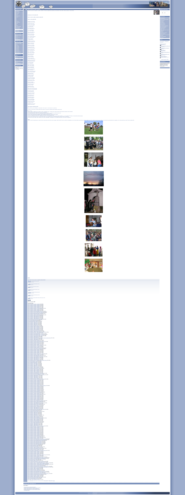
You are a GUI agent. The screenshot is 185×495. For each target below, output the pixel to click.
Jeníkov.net (161, 31)
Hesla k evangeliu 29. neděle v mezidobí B (34, 382)
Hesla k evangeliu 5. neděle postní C (33, 363)
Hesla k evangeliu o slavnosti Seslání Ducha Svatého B (35, 400)
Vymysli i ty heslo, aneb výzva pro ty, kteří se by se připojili (36, 461)
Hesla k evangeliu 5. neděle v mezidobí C (33, 369)
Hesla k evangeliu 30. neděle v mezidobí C (34, 343)
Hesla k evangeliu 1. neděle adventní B (33, 425)
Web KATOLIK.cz (162, 20)
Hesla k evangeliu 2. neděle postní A (33, 324)
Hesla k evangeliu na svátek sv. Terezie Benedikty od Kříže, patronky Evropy (38, 464)
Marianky (16, 23)
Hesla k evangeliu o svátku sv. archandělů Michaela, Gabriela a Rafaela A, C (38, 462)
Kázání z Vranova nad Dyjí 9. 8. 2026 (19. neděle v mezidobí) (32, 489)
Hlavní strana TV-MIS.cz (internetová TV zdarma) (18, 43)
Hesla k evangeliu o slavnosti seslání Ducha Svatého (35, 312)
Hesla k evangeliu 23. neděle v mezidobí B (34, 387)
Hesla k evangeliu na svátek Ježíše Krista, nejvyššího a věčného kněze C (38, 473)
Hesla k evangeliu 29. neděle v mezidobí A (34, 429)
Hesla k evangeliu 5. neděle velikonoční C (34, 358)
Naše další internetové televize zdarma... (18, 52)
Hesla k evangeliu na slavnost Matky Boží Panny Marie (35, 373)
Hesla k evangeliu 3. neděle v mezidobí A (33, 328)
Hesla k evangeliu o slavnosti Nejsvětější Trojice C (35, 355)
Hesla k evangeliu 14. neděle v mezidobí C (34, 455)
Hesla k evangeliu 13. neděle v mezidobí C (34, 456)
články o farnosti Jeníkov (41, 279)
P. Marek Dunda (31, 480)
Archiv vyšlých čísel (17, 63)
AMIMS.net (151, 0)
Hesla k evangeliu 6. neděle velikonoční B (34, 403)
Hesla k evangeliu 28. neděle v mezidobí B (34, 383)
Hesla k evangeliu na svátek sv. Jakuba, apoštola (35, 394)
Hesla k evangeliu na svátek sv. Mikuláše (33, 469)
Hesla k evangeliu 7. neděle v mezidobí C (33, 367)
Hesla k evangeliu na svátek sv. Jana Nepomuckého (35, 314)
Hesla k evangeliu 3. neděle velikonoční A (33, 317)
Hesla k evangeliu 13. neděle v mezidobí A (34, 438)
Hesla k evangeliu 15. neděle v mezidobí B (34, 395)
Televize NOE (161, 21)
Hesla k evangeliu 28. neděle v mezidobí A (34, 430)
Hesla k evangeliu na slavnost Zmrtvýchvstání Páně (35, 319)
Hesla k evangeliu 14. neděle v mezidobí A (34, 436)
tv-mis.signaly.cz (17, 68)
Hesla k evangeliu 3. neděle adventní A (33, 337)
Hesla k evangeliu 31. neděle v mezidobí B (34, 381)
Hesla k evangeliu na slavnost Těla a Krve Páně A (35, 465)
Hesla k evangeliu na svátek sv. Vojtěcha (34, 406)
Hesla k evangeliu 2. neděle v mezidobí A (33, 329)
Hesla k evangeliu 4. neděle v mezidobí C (33, 370)
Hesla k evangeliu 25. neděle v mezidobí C (34, 347)
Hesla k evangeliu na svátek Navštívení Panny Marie (35, 474)
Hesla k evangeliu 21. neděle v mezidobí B (34, 389)
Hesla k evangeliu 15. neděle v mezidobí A (34, 307)
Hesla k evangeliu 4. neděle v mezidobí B (33, 418)
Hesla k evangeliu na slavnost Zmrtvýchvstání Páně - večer (36, 409)
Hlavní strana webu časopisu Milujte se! (19, 62)
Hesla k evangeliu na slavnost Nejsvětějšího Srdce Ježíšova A (36, 439)
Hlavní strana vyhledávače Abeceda (18, 57)
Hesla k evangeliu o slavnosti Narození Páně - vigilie (35, 335)
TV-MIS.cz (160, 0)
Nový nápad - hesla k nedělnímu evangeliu (34, 479)
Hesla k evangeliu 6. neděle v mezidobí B (33, 416)
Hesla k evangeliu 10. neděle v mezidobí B (34, 399)
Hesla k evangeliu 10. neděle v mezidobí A (34, 310)
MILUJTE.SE (165, 0)
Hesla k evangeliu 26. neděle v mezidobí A (34, 431)
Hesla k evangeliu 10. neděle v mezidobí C (34, 475)
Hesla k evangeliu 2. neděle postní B (33, 414)
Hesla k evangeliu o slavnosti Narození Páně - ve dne (35, 333)
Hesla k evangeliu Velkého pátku (32, 320)
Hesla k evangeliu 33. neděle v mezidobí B (34, 379)
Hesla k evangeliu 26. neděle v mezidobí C (34, 451)
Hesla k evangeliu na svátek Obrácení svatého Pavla (35, 448)
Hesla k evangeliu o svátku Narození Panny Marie (35, 348)
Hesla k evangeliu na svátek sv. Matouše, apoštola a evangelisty (37, 385)
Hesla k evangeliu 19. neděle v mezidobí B (34, 391)
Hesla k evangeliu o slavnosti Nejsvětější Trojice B (35, 459)
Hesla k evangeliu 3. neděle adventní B (33, 423)
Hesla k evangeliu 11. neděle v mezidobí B (34, 398)
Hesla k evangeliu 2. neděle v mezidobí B (33, 420)
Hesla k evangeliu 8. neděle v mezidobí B (33, 460)
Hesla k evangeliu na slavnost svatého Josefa (34, 411)
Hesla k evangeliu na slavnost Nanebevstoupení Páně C (36, 356)
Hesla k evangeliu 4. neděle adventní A (33, 336)
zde (18, 69)
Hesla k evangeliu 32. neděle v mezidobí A (34, 427)
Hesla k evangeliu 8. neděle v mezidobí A (33, 468)
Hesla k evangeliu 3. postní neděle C (33, 364)
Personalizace (17, 30)
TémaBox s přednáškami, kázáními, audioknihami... (164, 30)
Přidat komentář (50, 480)
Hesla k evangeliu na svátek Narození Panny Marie (35, 477)
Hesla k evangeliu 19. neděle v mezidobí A (34, 304)
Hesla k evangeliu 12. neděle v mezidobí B (34, 397)
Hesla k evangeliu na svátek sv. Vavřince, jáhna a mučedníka (36, 463)
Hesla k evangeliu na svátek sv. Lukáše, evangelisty (35, 345)
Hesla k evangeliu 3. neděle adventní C (33, 376)
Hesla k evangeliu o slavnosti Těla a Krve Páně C (35, 472)
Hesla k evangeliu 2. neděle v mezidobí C (33, 371)
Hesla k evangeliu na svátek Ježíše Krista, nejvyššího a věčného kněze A (38, 466)
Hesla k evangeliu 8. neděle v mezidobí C (33, 366)
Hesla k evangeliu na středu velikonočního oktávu (35, 443)
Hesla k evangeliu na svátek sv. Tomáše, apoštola (35, 437)
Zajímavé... (16, 25)
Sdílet (29, 277)
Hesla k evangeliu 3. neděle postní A (33, 323)
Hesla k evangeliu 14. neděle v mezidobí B (34, 396)
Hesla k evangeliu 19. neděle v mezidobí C (34, 453)
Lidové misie (17, 21)
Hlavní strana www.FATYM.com (17, 11)
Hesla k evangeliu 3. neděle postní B (33, 413)
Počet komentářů (46, 480)
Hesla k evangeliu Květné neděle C (33, 362)
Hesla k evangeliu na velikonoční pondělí (33, 444)
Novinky (16, 44)
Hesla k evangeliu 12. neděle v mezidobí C (34, 354)
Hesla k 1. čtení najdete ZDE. (32, 19)
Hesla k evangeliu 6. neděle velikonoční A (33, 315)
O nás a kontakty (17, 28)
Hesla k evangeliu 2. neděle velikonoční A (33, 318)
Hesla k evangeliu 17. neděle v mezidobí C (34, 351)
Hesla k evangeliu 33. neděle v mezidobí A (34, 426)
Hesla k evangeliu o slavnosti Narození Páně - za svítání (36, 334)
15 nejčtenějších (17, 31)
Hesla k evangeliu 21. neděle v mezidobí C (34, 452)
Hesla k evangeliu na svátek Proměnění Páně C (34, 470)
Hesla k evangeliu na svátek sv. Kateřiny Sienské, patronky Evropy (37, 360)
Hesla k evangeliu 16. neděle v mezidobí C (34, 352)
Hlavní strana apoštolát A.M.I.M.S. (18, 35)
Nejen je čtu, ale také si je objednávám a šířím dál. (163, 56)
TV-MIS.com (156, 0)
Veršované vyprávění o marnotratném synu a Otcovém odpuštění (37, 450)
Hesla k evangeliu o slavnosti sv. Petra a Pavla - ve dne (35, 353)
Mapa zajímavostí (17, 22)
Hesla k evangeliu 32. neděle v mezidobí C (34, 449)
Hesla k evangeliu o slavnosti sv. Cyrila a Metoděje (35, 308)
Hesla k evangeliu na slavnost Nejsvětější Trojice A (35, 311)
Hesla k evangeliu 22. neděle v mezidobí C (34, 350)
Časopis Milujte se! (162, 18)
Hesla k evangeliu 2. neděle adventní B (33, 424)
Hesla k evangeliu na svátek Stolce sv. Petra (34, 368)
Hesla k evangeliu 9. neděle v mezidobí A (33, 467)
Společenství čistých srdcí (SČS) (164, 19)
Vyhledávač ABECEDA (163, 36)
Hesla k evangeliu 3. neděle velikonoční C (34, 359)
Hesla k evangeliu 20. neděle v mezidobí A (34, 435)
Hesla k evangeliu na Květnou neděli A (33, 446)
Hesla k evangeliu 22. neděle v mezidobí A (34, 434)
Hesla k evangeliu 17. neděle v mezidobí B (34, 393)
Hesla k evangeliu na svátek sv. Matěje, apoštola (35, 401)
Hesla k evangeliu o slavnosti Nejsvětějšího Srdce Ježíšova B (36, 458)
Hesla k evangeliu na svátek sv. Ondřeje (33, 378)
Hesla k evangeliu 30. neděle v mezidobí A (34, 428)
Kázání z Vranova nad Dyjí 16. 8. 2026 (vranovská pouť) (31, 488)
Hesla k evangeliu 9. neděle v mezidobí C (33, 476)
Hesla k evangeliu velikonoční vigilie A (33, 445)
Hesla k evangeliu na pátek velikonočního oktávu (35, 441)
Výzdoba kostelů (17, 27)
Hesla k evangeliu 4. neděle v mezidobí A (33, 327)
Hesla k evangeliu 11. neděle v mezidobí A (34, 309)
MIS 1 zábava (17, 45)
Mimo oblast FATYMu (18, 26)
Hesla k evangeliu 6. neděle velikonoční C (34, 357)
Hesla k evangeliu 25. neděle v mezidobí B (34, 386)
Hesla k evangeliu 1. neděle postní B (33, 415)
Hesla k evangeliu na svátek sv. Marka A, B (34, 405)
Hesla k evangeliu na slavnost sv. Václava (34, 346)
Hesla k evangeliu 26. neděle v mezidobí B (34, 384)
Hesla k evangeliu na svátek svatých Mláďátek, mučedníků (36, 374)
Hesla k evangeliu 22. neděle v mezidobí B (34, 388)
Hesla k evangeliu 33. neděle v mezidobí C (34, 340)
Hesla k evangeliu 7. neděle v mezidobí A (33, 447)
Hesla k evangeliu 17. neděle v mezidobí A (34, 306)
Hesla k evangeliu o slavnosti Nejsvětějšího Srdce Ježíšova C (36, 471)
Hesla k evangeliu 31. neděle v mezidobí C (34, 342)
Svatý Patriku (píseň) (27, 490)
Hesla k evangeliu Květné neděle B (33, 410)
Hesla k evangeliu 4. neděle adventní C (33, 375)
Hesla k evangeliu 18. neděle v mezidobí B (34, 392)
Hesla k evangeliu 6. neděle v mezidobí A (33, 326)
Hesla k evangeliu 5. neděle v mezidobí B (33, 417)
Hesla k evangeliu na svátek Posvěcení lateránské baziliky (36, 341)
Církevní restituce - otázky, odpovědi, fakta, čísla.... (165, 35)
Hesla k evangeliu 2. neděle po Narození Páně (34, 331)
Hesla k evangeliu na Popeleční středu (33, 325)
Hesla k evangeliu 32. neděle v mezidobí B (34, 380)
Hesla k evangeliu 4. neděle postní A (33, 322)
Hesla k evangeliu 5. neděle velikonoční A (33, 316)
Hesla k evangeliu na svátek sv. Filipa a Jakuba (34, 404)
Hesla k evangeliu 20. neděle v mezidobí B (34, 390)
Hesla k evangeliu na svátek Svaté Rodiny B (34, 421)
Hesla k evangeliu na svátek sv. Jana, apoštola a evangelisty (36, 332)
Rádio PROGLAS (162, 22)
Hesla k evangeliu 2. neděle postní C (33, 365)
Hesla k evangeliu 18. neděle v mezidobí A (34, 305)
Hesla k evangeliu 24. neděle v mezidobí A (34, 433)
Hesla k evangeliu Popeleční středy (33, 478)
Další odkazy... (162, 37)
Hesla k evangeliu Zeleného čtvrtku (33, 361)
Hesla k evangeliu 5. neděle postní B (33, 412)
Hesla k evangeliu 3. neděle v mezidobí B (33, 419)
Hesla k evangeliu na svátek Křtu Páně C (33, 372)
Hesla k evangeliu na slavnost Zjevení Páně (34, 330)
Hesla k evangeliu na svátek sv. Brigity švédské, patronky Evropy (37, 454)
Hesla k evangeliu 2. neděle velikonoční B (34, 408)
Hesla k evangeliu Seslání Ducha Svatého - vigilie (35, 313)
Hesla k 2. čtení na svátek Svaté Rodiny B (34, 422)
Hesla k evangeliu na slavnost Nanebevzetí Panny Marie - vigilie (37, 457)
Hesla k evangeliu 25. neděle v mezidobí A (34, 432)
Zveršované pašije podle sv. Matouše (33, 321)
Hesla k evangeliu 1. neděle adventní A (33, 339)
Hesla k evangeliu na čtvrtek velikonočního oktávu (35, 442)
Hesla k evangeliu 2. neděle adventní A (33, 338)
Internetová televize (162, 23)
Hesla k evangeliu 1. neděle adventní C (33, 377)
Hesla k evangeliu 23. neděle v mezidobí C (34, 349)
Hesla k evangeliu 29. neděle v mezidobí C (34, 344)
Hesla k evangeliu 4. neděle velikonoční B (34, 407)
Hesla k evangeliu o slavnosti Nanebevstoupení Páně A (35, 440)
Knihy (16, 24)
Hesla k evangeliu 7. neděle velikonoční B (34, 402)
